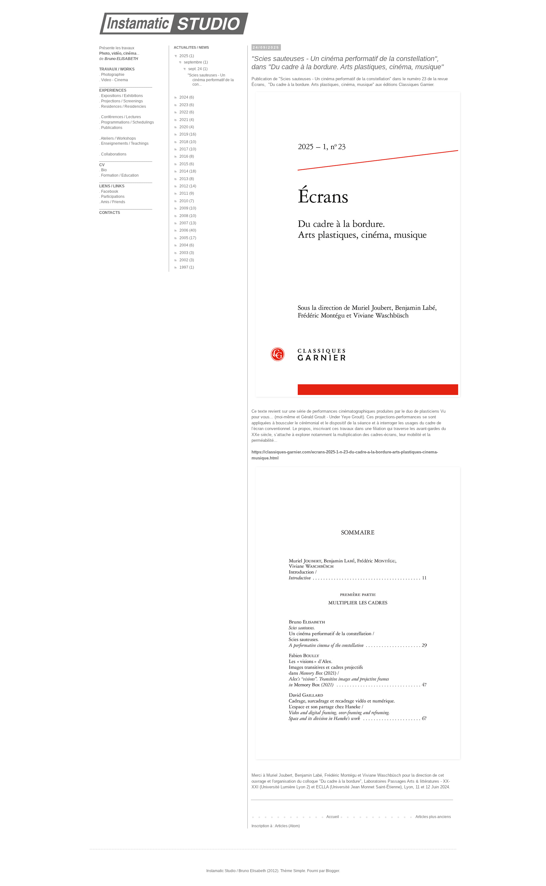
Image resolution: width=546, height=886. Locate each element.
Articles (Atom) (287, 826)
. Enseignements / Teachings (124, 143)
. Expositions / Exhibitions (121, 96)
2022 (184, 112)
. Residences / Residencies (122, 106)
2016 (184, 156)
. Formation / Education (119, 175)
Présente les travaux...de (119, 53)
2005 (184, 238)
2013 (184, 179)
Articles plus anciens (433, 817)
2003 (184, 253)
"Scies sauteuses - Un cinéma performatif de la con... (211, 80)
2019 (184, 134)
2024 (184, 97)
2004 (184, 245)
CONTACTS (109, 212)
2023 (184, 105)
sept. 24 (195, 69)
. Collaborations (112, 154)
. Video (105, 80)
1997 (184, 267)
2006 (184, 230)
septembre (193, 62)
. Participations (111, 196)
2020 (184, 127)
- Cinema (119, 80)
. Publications (110, 127)
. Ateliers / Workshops (117, 138)
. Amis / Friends (112, 202)
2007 (184, 223)
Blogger (332, 871)
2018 (184, 142)
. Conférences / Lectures (120, 117)
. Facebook (108, 191)
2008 (184, 216)
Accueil (332, 817)
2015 (184, 164)
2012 (184, 186)
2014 (184, 171)
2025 (184, 56)
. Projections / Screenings (121, 101)
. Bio (103, 170)
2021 (184, 120)
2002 (184, 260)
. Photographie (111, 74)
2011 (184, 193)
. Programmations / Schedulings (126, 122)
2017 (184, 149)
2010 (184, 201)
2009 (184, 208)
